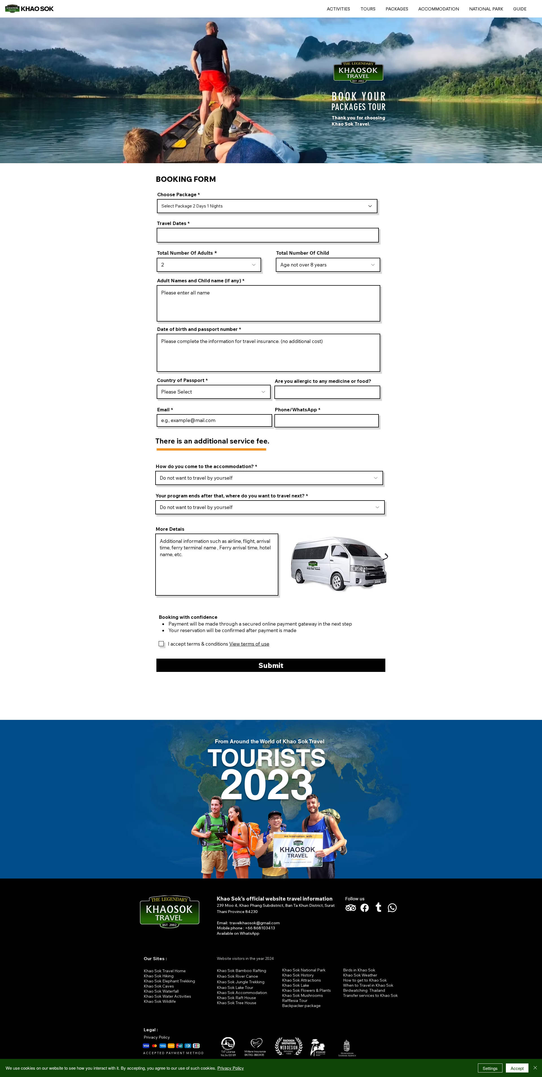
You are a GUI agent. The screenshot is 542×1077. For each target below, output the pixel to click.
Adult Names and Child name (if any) (199, 280)
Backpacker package (301, 1005)
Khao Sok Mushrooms (302, 995)
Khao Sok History (298, 975)
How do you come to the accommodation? (205, 466)
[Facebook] (364, 907)
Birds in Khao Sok (359, 970)
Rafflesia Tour (294, 1000)
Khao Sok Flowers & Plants (306, 990)
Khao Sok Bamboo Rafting (241, 970)
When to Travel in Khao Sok (368, 985)
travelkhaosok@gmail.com (255, 922)
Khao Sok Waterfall (161, 991)
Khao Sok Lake (295, 985)
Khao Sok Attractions (301, 980)
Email (163, 409)
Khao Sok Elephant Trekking (169, 981)
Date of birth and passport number (198, 329)
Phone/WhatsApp (296, 409)
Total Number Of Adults (185, 253)
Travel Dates (171, 223)
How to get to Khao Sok (365, 980)
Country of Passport (180, 380)
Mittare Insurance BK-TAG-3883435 (255, 1053)
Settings (490, 1068)
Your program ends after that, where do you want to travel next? (230, 495)
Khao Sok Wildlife (160, 1001)
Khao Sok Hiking (159, 975)
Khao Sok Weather (360, 975)
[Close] (535, 1067)
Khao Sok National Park (303, 970)
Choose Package (176, 194)
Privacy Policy (157, 1037)
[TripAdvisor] (350, 907)
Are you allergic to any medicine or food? (323, 381)
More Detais (170, 529)
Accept (517, 1068)
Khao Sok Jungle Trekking (241, 981)
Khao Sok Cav (157, 986)
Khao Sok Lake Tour (235, 987)
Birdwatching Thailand (364, 990)
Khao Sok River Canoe (237, 976)
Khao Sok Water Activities (167, 996)
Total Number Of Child (302, 253)
